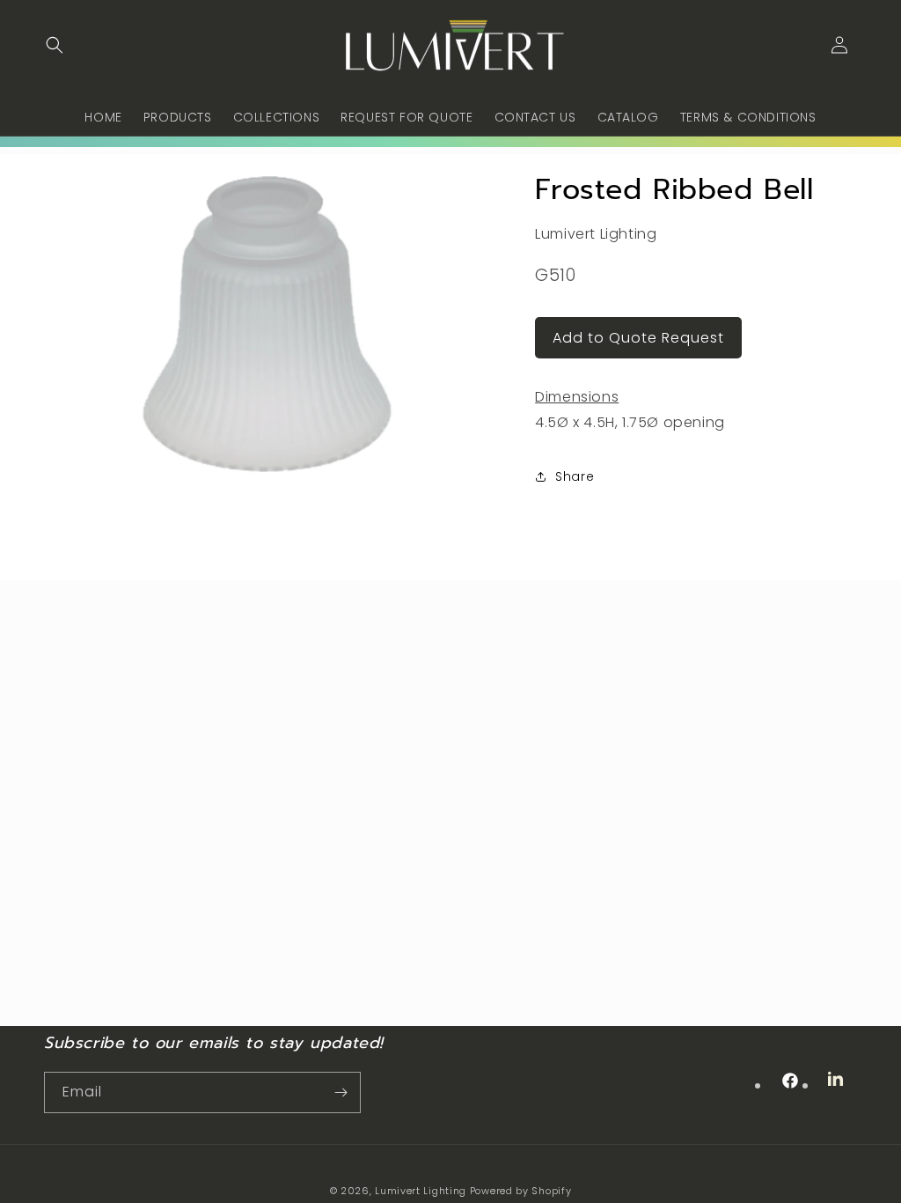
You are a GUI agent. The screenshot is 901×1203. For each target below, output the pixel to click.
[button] (54, 45)
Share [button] (574, 476)
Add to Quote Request (638, 338)
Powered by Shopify (521, 1191)
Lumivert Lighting (420, 1191)
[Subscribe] (340, 1092)
